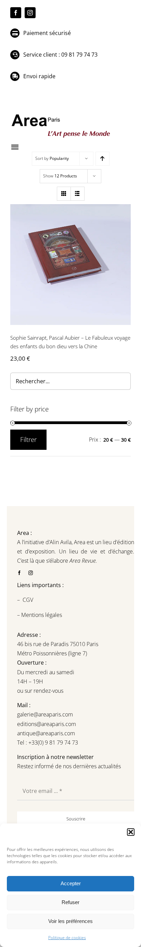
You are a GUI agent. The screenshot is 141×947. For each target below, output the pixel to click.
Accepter (71, 883)
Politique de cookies (67, 937)
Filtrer (28, 439)
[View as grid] (63, 193)
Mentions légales (41, 615)
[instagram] (30, 12)
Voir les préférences (70, 921)
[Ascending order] (102, 158)
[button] (130, 832)
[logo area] (61, 114)
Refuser (70, 902)
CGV (29, 600)
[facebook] (15, 12)
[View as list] (77, 193)
